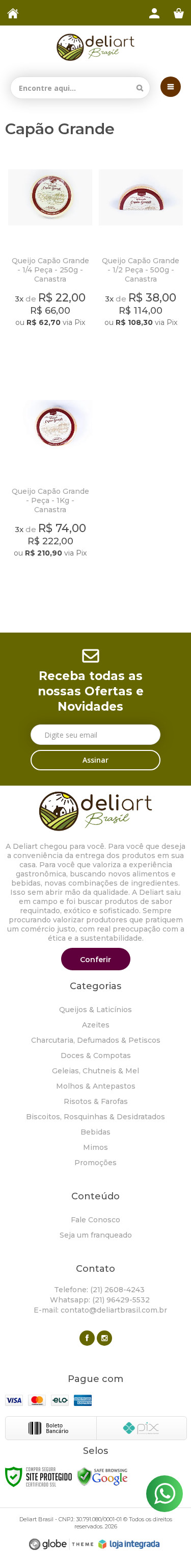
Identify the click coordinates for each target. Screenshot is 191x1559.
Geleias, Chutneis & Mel (95, 1070)
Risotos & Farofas (96, 1101)
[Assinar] (95, 760)
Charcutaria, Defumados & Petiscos (95, 1040)
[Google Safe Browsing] (102, 1476)
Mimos (95, 1147)
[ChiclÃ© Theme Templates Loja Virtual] (61, 1544)
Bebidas (95, 1132)
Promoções (95, 1162)
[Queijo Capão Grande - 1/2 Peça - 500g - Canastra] (141, 255)
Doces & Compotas (96, 1055)
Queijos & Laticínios (95, 1009)
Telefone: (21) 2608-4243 (98, 1289)
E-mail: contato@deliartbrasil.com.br (99, 1310)
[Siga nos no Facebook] (87, 1338)
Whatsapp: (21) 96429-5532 (99, 1299)
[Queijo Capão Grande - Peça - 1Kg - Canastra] (50, 485)
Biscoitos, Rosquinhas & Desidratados (95, 1116)
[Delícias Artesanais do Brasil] (95, 47)
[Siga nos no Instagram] (104, 1338)
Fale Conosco (95, 1219)
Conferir (95, 959)
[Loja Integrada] (128, 1544)
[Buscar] (139, 88)
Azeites (96, 1024)
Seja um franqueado (96, 1235)
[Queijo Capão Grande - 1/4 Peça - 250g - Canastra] (50, 255)
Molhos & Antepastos (95, 1086)
